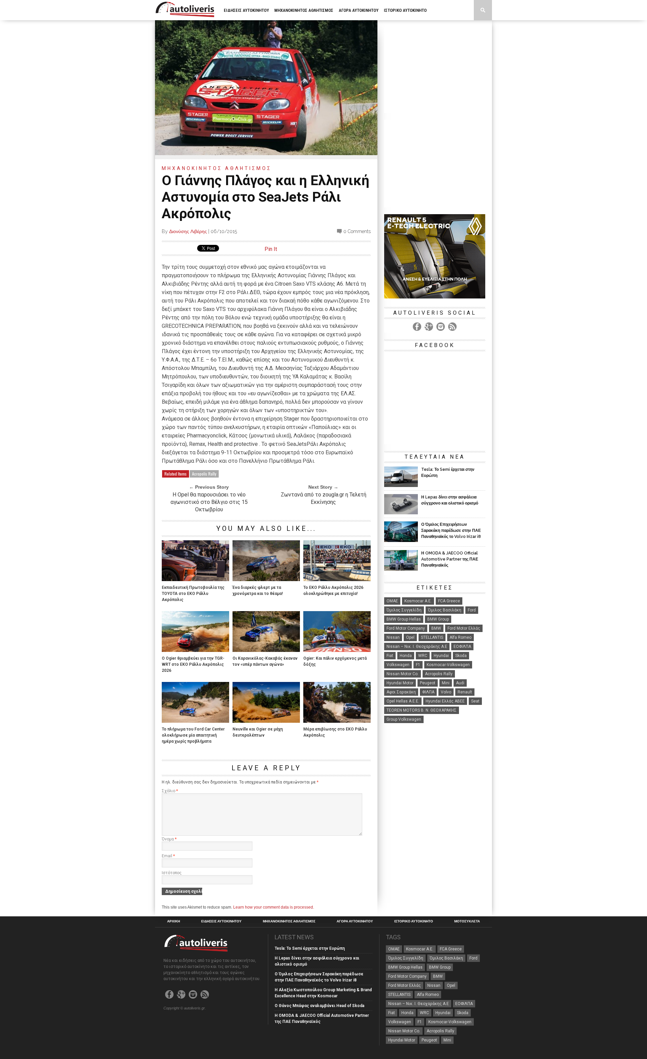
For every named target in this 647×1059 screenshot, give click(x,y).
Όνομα (169, 839)
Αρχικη (173, 921)
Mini (446, 683)
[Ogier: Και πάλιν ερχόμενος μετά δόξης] (337, 650)
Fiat (390, 655)
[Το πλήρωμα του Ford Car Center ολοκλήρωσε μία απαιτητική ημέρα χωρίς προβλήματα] (195, 721)
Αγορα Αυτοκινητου (358, 10)
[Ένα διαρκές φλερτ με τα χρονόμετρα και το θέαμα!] (266, 579)
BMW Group (438, 619)
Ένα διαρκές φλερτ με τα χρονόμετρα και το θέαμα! (258, 590)
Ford (472, 610)
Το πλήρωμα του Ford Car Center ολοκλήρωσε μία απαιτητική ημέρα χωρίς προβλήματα (193, 735)
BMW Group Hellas (404, 619)
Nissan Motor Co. (403, 673)
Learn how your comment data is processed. (273, 907)
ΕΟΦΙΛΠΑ (462, 646)
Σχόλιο (170, 791)
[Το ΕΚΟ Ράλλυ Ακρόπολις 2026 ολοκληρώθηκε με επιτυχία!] (337, 579)
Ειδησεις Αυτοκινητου (246, 10)
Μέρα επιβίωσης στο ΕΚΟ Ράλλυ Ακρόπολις (335, 732)
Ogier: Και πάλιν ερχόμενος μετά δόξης (335, 661)
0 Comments (357, 231)
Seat (475, 701)
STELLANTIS (432, 637)
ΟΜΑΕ (392, 601)
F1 (418, 664)
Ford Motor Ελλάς (464, 628)
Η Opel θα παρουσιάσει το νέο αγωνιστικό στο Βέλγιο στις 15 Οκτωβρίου (209, 502)
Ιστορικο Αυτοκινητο (405, 10)
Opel (410, 637)
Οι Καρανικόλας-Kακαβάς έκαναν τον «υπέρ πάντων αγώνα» (265, 661)
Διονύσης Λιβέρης (188, 231)
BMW (436, 628)
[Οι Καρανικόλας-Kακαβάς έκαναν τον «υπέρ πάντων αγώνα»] (266, 650)
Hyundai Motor (400, 683)
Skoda (461, 655)
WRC (422, 655)
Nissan (393, 637)
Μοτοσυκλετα (237, 30)
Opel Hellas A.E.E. (403, 701)
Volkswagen (398, 664)
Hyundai (441, 655)
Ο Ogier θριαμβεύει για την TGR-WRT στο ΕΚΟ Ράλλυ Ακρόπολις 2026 (193, 664)
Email (168, 856)
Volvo (446, 692)
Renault (465, 692)
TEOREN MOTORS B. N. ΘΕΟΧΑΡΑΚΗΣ (422, 710)
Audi (460, 683)
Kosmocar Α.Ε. (418, 601)
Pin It (271, 249)
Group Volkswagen (404, 719)
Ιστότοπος (172, 872)
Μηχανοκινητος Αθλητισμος (303, 10)
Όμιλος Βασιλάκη (444, 610)
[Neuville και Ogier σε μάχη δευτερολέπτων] (266, 721)
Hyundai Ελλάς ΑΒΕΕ (445, 701)
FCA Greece (449, 601)
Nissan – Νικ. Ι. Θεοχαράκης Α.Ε (417, 646)
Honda (406, 655)
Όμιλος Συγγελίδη (404, 610)
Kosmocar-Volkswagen (448, 664)
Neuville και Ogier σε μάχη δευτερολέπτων (258, 732)
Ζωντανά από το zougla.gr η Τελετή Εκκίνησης (323, 498)
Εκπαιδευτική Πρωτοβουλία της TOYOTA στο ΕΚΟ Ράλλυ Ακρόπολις (193, 593)
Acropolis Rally (204, 474)
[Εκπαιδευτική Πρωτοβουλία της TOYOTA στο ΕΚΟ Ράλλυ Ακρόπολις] (195, 579)
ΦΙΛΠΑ (428, 692)
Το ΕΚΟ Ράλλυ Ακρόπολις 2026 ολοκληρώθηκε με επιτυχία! (333, 590)
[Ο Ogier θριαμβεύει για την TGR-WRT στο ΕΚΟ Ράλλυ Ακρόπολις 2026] (195, 650)
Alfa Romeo (460, 637)
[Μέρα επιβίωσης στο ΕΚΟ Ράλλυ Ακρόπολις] (337, 721)
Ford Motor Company (406, 628)
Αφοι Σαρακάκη (401, 692)
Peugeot (427, 683)
